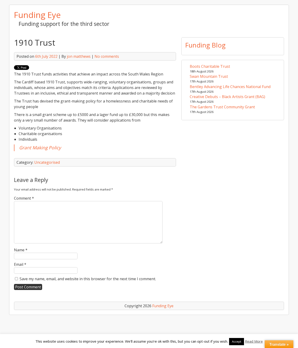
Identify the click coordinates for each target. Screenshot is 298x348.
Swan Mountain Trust (209, 76)
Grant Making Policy (40, 147)
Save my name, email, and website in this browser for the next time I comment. (88, 278)
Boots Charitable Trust (210, 66)
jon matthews (79, 56)
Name (20, 249)
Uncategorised (47, 162)
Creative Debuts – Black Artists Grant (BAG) (227, 96)
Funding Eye (37, 14)
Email (20, 264)
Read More (254, 341)
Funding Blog (205, 45)
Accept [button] (236, 341)
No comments (107, 56)
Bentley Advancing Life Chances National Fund (230, 86)
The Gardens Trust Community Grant (222, 106)
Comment (24, 198)
